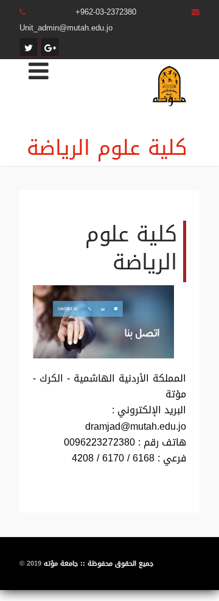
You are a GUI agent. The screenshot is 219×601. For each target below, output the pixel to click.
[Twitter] (28, 47)
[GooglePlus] (50, 47)
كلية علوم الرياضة (107, 148)
